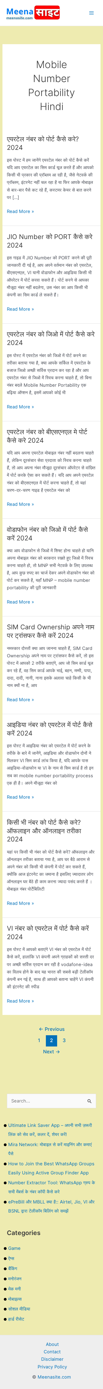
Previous (52, 1029)
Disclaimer (52, 1359)
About (52, 1344)
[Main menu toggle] (91, 13)
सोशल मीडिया (19, 1309)
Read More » (20, 211)
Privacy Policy (52, 1367)
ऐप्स (11, 1258)
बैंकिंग (12, 1268)
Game (14, 1248)
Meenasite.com (54, 1377)
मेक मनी (14, 1289)
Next (51, 1051)
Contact (52, 1351)
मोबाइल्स (15, 1299)
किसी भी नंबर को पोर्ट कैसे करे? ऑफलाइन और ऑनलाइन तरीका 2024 (44, 830)
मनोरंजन (14, 1278)
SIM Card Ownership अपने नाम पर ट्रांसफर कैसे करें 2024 (50, 631)
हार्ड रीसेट (16, 1319)
